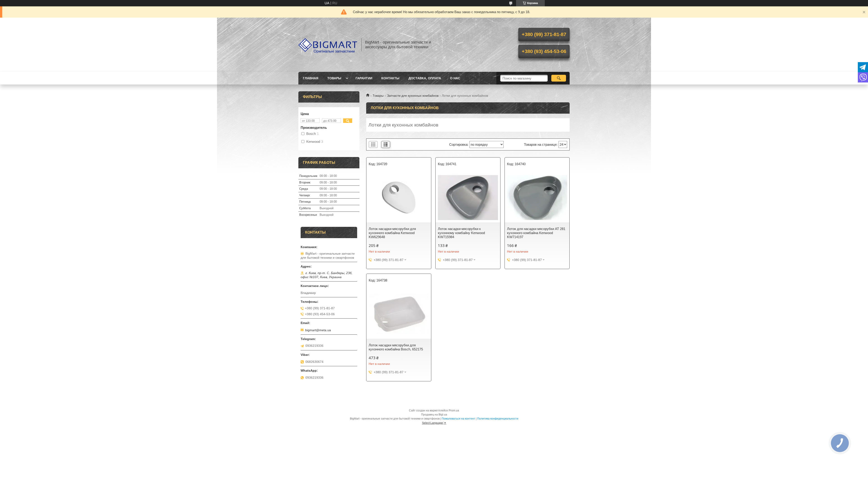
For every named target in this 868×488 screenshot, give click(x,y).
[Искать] (558, 78)
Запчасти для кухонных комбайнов (413, 95)
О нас (455, 78)
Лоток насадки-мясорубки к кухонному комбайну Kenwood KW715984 (461, 233)
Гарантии (364, 78)
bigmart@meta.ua (318, 330)
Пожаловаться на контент (458, 418)
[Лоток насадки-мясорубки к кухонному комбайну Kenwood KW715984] (468, 197)
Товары (334, 78)
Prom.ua (454, 410)
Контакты (390, 78)
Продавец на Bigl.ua (434, 414)
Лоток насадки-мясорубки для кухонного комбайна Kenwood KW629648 (392, 233)
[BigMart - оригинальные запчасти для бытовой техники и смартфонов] (327, 44)
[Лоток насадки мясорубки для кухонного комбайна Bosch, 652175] (399, 314)
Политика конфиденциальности (497, 418)
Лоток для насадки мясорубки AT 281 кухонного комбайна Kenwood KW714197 (536, 233)
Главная (310, 78)
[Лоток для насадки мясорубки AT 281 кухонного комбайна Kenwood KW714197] (537, 197)
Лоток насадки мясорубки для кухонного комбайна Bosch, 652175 (396, 347)
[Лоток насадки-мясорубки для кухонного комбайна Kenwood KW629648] (399, 197)
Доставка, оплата (424, 78)
